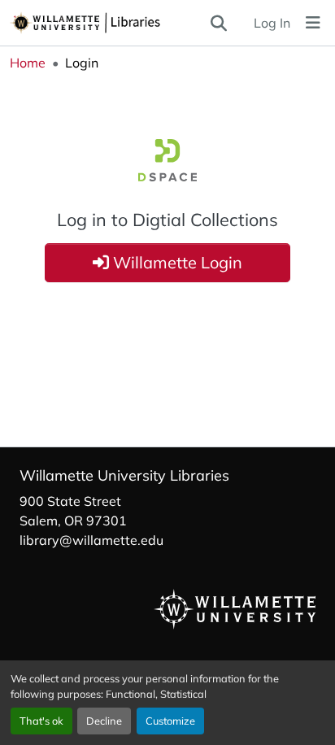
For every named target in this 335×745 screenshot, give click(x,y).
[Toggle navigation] (313, 22)
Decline (104, 720)
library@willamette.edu (91, 540)
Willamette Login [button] (175, 262)
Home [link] (28, 62)
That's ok (41, 720)
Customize (170, 720)
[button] (109, 23)
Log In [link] (272, 23)
